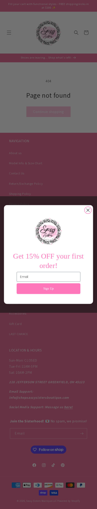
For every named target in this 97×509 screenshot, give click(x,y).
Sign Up (48, 288)
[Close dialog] (88, 210)
